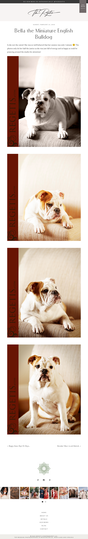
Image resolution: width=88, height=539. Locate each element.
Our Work (44, 522)
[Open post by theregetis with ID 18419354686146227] (14, 493)
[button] (1, 493)
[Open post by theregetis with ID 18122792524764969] (73, 493)
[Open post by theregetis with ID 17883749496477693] (34, 493)
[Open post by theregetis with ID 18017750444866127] (83, 493)
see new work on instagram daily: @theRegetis (44, 1)
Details (44, 519)
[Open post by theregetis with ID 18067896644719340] (5, 493)
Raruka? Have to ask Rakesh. (68, 446)
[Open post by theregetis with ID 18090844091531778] (63, 493)
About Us (44, 515)
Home (44, 512)
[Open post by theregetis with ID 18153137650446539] (24, 493)
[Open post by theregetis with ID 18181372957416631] (44, 493)
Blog (44, 525)
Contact (44, 529)
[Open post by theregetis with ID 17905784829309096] (53, 493)
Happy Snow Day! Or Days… (19, 446)
